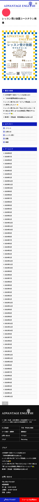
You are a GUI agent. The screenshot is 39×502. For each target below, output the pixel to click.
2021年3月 (8, 344)
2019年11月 (9, 396)
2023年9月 (8, 271)
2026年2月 (8, 174)
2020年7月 (8, 372)
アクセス (24, 435)
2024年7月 (8, 240)
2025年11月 (9, 184)
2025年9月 (8, 191)
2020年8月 (8, 369)
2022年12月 (9, 302)
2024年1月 (8, 257)
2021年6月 (8, 341)
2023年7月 (8, 278)
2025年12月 (9, 181)
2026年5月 (8, 164)
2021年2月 (8, 348)
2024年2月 (8, 254)
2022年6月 (8, 316)
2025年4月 (8, 209)
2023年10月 (9, 268)
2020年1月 (8, 393)
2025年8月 (8, 195)
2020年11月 (9, 358)
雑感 (7, 142)
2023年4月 (8, 289)
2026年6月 (8, 160)
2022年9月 (8, 309)
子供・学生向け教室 (27, 428)
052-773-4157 (10, 500)
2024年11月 (9, 226)
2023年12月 (9, 261)
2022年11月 (9, 306)
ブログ (4, 439)
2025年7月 (8, 198)
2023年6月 (8, 282)
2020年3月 (8, 386)
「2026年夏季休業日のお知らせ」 (16, 98)
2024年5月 (8, 243)
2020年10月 (9, 362)
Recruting (24, 439)
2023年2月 (8, 296)
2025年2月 (8, 216)
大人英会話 (5, 428)
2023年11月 (9, 264)
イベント (8, 128)
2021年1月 (8, 351)
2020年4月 (8, 382)
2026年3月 (8, 170)
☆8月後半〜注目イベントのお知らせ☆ (17, 95)
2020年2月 (8, 389)
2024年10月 (9, 229)
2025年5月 (8, 205)
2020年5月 (8, 379)
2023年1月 (8, 299)
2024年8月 (8, 236)
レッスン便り (10, 135)
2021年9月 (8, 334)
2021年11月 (9, 327)
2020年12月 (9, 355)
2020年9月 (8, 365)
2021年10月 (9, 330)
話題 (7, 138)
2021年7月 (8, 337)
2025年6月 (8, 202)
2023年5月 (8, 285)
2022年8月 (8, 313)
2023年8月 (8, 275)
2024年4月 (8, 247)
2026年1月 (8, 177)
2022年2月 (8, 320)
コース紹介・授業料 (8, 431)
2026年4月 (8, 167)
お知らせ (8, 131)
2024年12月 (9, 223)
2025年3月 (8, 212)
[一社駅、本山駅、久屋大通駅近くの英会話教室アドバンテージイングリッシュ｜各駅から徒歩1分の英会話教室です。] (17, 413)
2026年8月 (8, 153)
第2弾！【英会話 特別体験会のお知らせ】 (19, 117)
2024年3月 (8, 250)
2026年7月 (8, 156)
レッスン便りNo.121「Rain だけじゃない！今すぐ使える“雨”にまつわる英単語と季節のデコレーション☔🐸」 (19, 110)
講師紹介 (24, 431)
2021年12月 (9, 323)
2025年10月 (9, 188)
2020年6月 (8, 375)
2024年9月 (8, 233)
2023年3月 (8, 292)
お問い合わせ (6, 435)
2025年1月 (8, 219)
